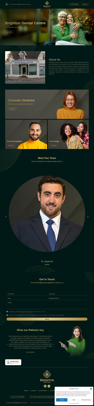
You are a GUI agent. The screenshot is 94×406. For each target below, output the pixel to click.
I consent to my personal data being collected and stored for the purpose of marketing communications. (36, 315)
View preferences (86, 400)
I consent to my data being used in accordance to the (27, 311)
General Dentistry (43, 390)
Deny (74, 400)
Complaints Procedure (48, 402)
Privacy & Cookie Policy (74, 403)
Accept (62, 400)
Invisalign (33, 390)
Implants (26, 390)
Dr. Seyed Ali (47, 261)
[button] (91, 388)
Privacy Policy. (41, 311)
